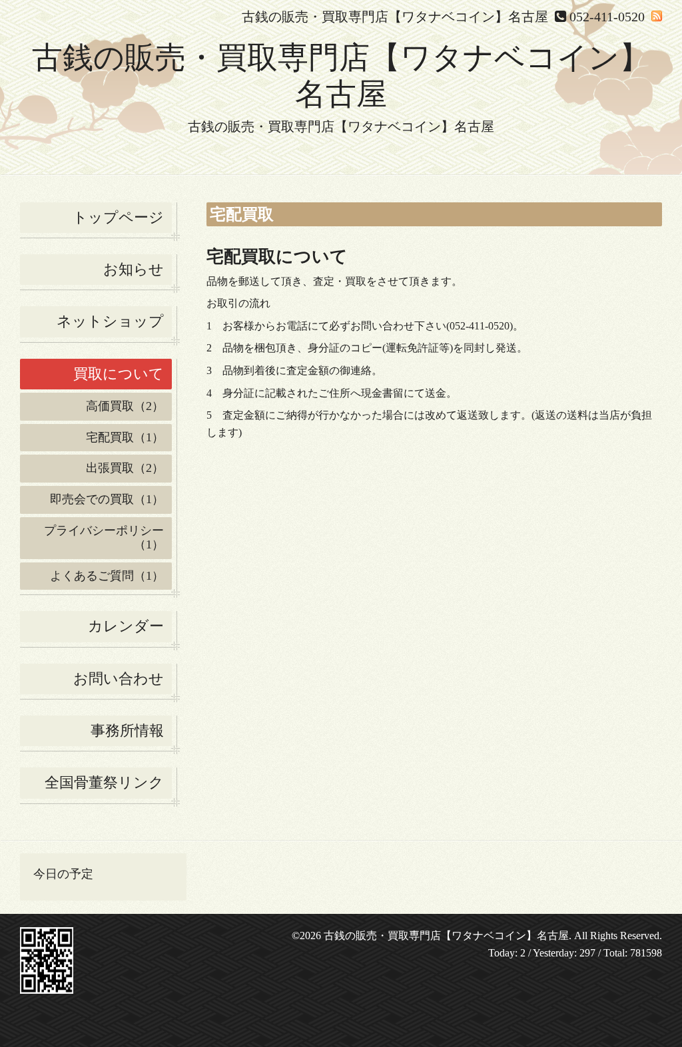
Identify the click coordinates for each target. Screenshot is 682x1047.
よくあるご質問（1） (107, 575)
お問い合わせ (118, 678)
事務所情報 (127, 730)
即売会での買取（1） (107, 499)
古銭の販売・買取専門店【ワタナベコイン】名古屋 (446, 935)
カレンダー (126, 626)
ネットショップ (110, 321)
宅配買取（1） (125, 437)
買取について (118, 373)
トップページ (118, 217)
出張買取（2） (125, 468)
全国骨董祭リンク (104, 782)
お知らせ (133, 269)
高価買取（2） (125, 406)
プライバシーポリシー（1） (104, 538)
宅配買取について (277, 256)
